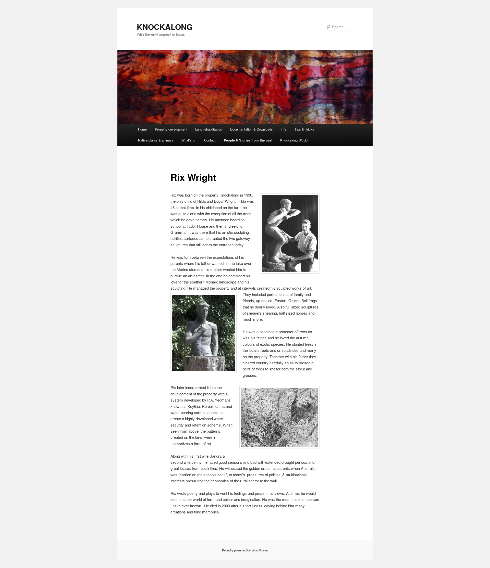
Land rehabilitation (208, 129)
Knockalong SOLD (294, 140)
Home (142, 129)
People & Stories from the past (248, 140)
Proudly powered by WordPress (245, 550)
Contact (210, 140)
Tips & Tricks (304, 129)
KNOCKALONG (164, 26)
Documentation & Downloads (251, 129)
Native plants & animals (155, 140)
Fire (283, 129)
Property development (171, 129)
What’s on (188, 140)
